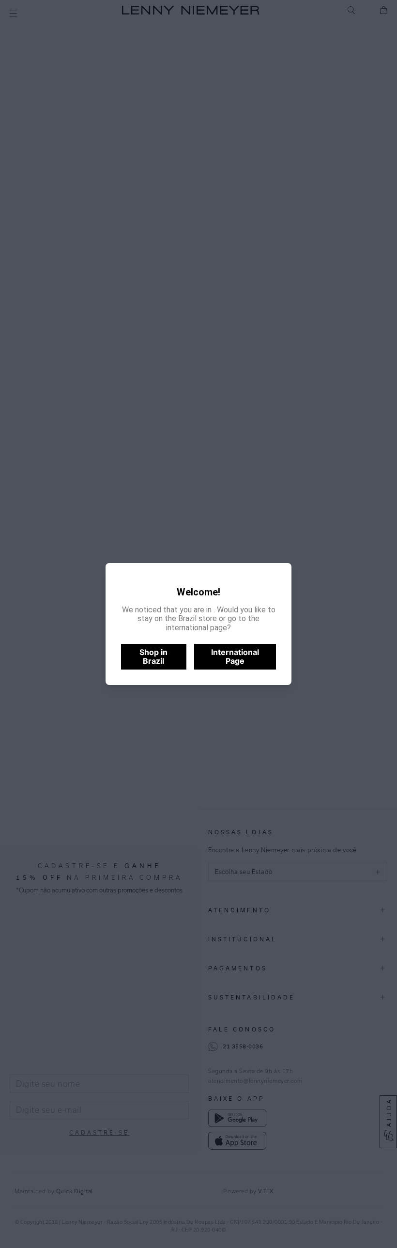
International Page (235, 656)
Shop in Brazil (153, 656)
